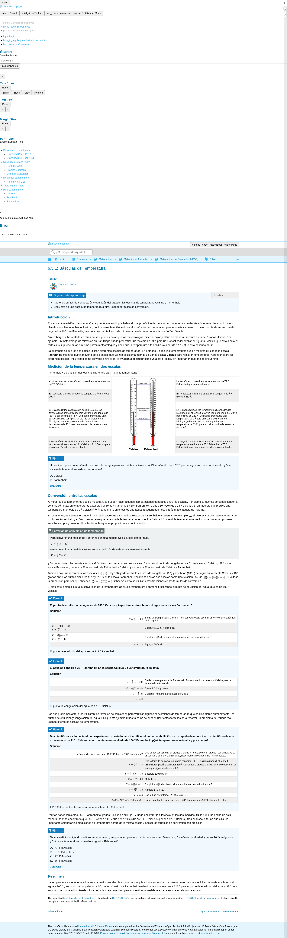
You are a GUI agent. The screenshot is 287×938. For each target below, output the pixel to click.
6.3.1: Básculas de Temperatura (78, 898)
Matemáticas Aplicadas (136, 259)
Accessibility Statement (150, 933)
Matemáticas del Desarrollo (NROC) (179, 259)
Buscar (53, 252)
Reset (5, 87)
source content (213, 898)
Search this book (9, 55)
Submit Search (10, 66)
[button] (12, 197)
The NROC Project (67, 285)
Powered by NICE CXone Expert (95, 926)
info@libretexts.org (210, 933)
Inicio (62, 259)
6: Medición (216, 259)
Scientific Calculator (17, 174)
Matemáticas (105, 259)
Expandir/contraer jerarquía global (51, 259)
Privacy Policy (107, 933)
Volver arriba (54, 911)
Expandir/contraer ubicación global (237, 258)
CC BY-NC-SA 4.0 (121, 898)
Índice (219, 295)
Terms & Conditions (126, 933)
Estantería (82, 259)
